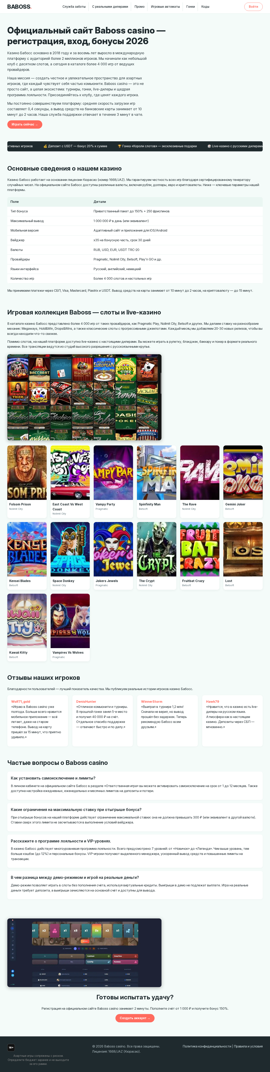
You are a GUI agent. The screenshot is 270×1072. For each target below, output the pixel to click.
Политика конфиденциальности (207, 1046)
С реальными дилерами (110, 7)
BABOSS (19, 6)
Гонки (190, 7)
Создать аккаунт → (135, 1018)
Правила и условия (248, 1046)
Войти (253, 7)
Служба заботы (74, 7)
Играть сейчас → (25, 124)
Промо (139, 7)
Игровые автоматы (165, 7)
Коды (205, 7)
